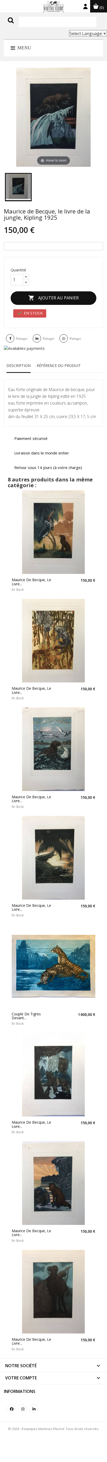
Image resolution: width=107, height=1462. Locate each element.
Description (18, 365)
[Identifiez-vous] (85, 7)
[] (21, 25)
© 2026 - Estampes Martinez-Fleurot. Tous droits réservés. (53, 1428)
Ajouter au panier (53, 298)
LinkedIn (34, 1408)
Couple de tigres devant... (26, 1016)
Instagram (22, 1408)
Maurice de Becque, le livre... (31, 582)
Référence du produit (59, 365)
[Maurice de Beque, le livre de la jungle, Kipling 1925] (18, 187)
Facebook (11, 1408)
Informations (19, 1391)
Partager (22, 338)
